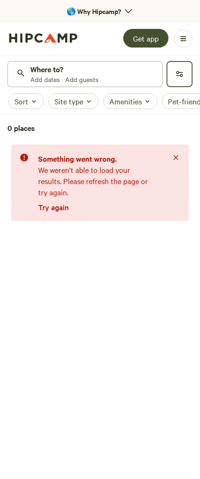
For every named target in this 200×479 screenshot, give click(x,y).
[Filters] (180, 74)
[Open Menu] (183, 39)
